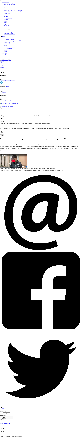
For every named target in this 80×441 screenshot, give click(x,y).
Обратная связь (6, 55)
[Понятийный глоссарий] (2, 27)
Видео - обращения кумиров (8, 18)
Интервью (5, 21)
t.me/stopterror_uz (8, 86)
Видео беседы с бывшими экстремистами (10, 47)
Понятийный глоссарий (7, 13)
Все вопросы (2, 136)
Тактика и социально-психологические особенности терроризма (13, 10)
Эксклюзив (5, 22)
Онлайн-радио (6, 19)
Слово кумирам (6, 16)
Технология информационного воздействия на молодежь (12, 5)
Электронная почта (3, 413)
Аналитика (5, 50)
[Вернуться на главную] (0, 27)
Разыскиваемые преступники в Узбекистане (10, 41)
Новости (5, 7)
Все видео (1, 109)
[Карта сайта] (0, 30)
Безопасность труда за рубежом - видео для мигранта (7, 80)
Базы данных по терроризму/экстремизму (8, 38)
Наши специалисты (6, 15)
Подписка (5, 24)
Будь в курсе (4, 6)
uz (2, 65)
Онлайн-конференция (5, 44)
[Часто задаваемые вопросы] (1, 27)
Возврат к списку (2, 421)
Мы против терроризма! (5, 2)
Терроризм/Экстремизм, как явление (9, 9)
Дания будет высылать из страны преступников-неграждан (8, 105)
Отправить (2, 419)
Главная (3, 91)
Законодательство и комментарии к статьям (10, 35)
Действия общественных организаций (9, 4)
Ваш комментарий (3, 415)
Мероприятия (6, 8)
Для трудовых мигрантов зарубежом (9, 3)
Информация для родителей (8, 32)
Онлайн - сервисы (4, 23)
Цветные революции (7, 12)
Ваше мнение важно (6, 25)
